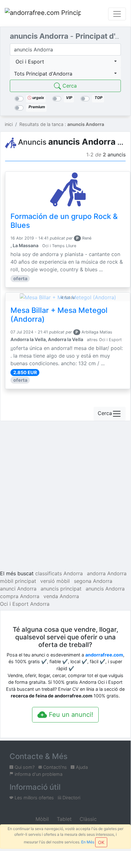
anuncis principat (61, 588)
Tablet (63, 819)
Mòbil (41, 819)
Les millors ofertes (33, 797)
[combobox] (65, 62)
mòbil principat (18, 581)
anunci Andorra (18, 588)
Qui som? (24, 767)
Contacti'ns (54, 767)
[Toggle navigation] (117, 14)
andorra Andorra (107, 573)
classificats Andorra (59, 573)
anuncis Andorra (105, 588)
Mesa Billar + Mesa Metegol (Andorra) (59, 315)
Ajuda (81, 767)
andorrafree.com (104, 654)
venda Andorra (61, 596)
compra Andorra (19, 596)
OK (101, 842)
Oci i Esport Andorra (24, 604)
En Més (87, 842)
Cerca (69, 85)
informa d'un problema (37, 774)
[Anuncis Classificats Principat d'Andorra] (43, 14)
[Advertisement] (65, 496)
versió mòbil (55, 581)
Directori (70, 797)
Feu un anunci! (70, 714)
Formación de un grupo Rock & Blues (64, 221)
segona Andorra (93, 581)
